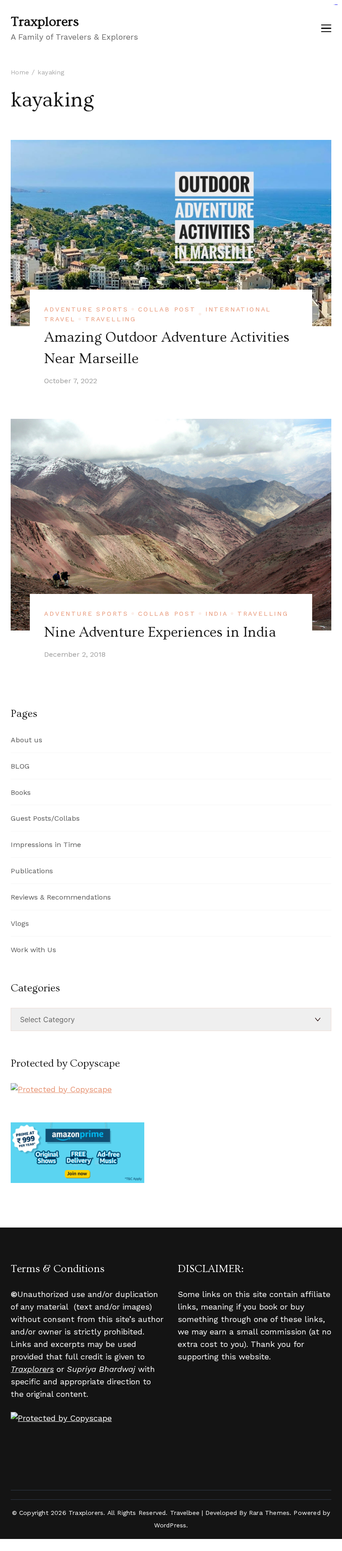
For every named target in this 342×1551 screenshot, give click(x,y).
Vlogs (20, 923)
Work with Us (33, 949)
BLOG (20, 766)
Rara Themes (269, 1512)
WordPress (170, 1525)
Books (21, 792)
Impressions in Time (46, 844)
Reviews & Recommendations (61, 897)
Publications (32, 871)
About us (26, 740)
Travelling (110, 319)
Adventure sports (86, 309)
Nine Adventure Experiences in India (160, 632)
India (216, 613)
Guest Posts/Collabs (45, 818)
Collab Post (167, 309)
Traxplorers (45, 21)
